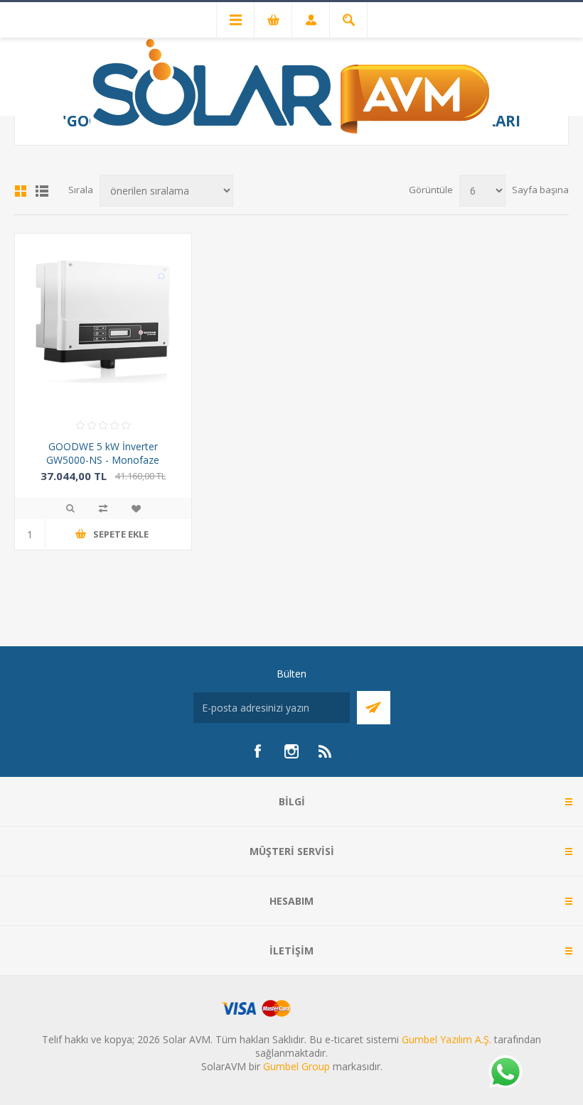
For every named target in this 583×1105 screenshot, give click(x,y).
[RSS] (325, 751)
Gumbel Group (296, 1066)
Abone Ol (373, 707)
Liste (42, 191)
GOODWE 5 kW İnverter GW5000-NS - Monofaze (102, 453)
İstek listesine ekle (135, 508)
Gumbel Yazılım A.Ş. (446, 1039)
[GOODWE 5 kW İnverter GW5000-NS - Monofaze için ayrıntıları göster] (103, 322)
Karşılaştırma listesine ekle (103, 508)
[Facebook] (257, 751)
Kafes (20, 191)
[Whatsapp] (504, 1073)
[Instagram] (291, 751)
